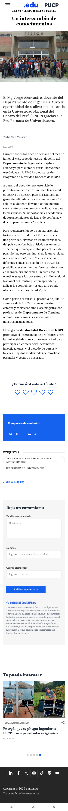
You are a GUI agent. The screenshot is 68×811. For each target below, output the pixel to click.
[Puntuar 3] (34, 392)
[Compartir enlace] (63, 723)
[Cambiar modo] (54, 807)
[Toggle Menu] (7, 4)
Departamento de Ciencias (41, 312)
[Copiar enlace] (35, 434)
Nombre (11, 547)
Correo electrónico (17, 567)
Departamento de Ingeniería (22, 163)
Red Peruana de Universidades (25, 468)
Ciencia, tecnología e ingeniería (40, 10)
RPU (39, 235)
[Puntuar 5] (50, 392)
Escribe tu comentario (18, 516)
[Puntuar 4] (42, 392)
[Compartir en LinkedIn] (29, 434)
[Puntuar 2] (25, 392)
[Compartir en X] (16, 434)
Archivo (16, 10)
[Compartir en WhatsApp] (10, 434)
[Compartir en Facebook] (23, 434)
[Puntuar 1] (17, 392)
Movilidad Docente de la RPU (44, 330)
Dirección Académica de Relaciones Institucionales (28, 460)
